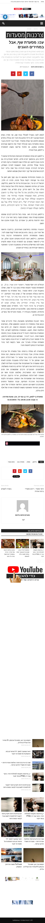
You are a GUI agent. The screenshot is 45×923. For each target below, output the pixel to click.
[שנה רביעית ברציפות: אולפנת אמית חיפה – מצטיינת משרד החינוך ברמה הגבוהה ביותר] (38, 765)
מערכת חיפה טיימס (36, 67)
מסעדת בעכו (20, 462)
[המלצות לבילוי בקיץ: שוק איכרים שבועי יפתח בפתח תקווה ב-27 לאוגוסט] (22, 543)
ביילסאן (35, 462)
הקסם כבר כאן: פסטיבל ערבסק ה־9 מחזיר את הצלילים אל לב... (33, 866)
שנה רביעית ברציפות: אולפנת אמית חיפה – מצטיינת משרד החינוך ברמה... (34, 841)
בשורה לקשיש (6, 489)
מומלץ (28, 462)
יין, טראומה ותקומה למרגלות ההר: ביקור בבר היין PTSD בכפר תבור (34, 816)
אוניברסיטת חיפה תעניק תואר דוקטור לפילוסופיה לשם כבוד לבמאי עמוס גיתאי (12, 816)
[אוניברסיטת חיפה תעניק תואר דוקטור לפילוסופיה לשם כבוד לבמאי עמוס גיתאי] (38, 788)
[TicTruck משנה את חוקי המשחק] (11, 855)
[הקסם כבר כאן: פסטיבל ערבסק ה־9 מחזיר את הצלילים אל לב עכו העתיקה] (38, 743)
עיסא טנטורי (11, 462)
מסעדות (16, 35)
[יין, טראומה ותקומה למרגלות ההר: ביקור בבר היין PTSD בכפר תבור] (37, 543)
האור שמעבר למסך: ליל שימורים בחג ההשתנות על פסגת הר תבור (13, 841)
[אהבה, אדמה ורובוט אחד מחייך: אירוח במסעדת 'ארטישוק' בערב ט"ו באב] (8, 543)
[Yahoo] (22, 520)
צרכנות (35, 35)
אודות (42, 1)
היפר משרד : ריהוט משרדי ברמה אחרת (34, 490)
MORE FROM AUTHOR (34, 534)
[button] (3, 23)
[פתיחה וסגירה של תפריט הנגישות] (5, 17)
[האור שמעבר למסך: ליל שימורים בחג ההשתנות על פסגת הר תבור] (38, 754)
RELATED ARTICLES (35, 531)
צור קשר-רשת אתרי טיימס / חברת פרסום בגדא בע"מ (25, 1)
